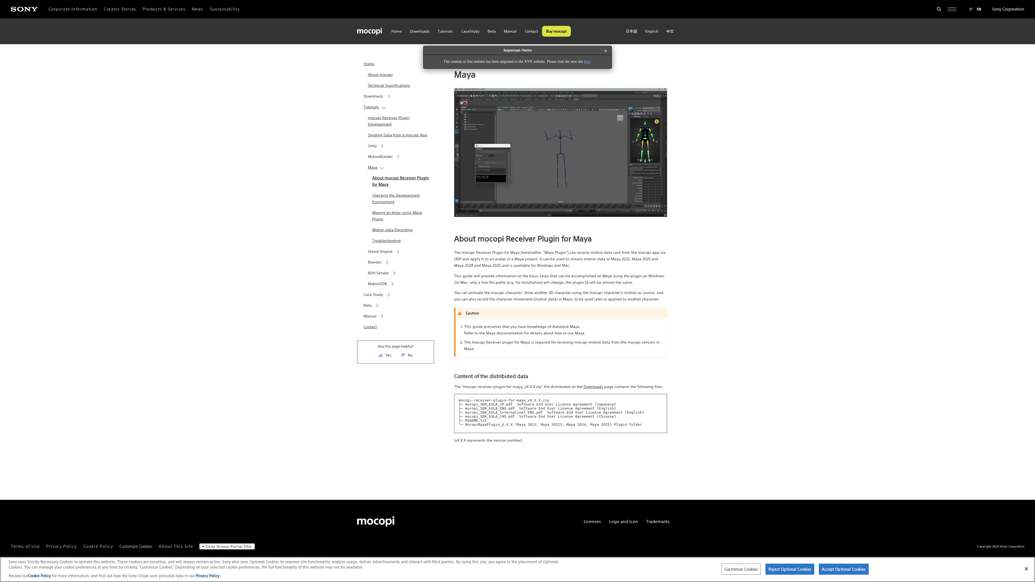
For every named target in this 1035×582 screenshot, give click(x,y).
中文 (670, 31)
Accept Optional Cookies (844, 569)
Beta (492, 31)
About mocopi (380, 74)
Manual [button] (370, 316)
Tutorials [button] (371, 107)
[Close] (1026, 569)
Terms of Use (25, 546)
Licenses (592, 521)
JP (970, 9)
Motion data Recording (392, 229)
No (410, 355)
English (651, 31)
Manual (510, 31)
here (587, 62)
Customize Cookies (135, 546)
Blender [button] (375, 262)
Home (396, 31)
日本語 (631, 31)
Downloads (420, 31)
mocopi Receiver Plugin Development (388, 121)
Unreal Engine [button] (380, 251)
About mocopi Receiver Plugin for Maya (400, 181)
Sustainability (225, 9)
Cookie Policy (98, 546)
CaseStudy (470, 31)
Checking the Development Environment (396, 198)
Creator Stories (120, 9)
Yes (388, 355)
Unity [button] (372, 145)
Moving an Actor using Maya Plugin (397, 215)
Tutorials (445, 31)
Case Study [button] (373, 294)
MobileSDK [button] (377, 283)
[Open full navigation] (952, 9)
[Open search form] (939, 9)
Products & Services (164, 9)
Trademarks (658, 521)
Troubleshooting (386, 240)
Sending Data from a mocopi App (397, 135)
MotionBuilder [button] (380, 156)
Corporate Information (73, 9)
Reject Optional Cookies (789, 569)
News (197, 9)
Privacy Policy (61, 546)
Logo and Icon (623, 521)
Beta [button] (368, 305)
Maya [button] (372, 167)
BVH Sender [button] (378, 273)
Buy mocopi (556, 31)
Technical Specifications (389, 85)
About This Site (176, 546)
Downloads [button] (373, 96)
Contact (531, 31)
